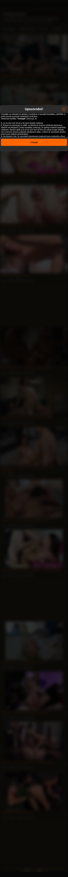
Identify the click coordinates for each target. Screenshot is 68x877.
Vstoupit (34, 142)
